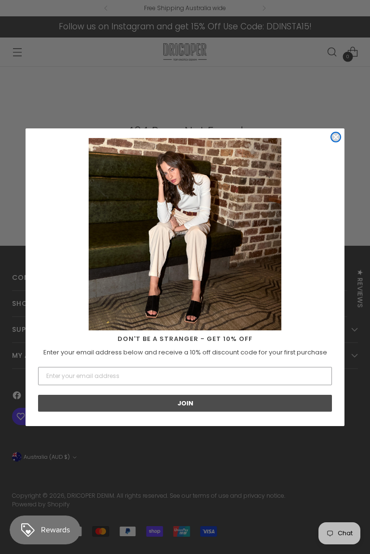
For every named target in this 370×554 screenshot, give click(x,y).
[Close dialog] (336, 137)
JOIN (185, 403)
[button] (185, 234)
